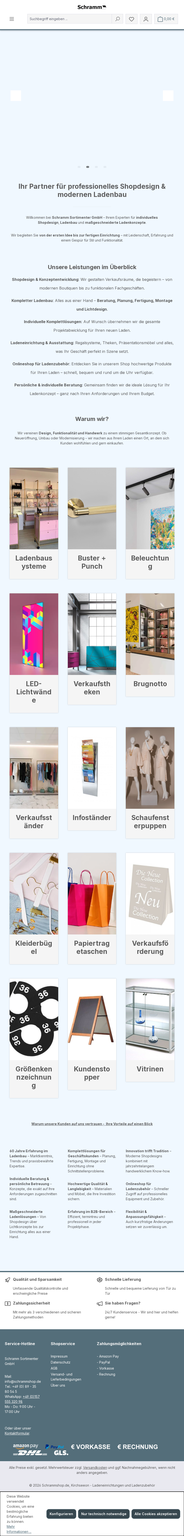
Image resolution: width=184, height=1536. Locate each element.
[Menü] (11, 19)
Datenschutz (60, 1362)
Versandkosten (95, 1467)
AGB (54, 1368)
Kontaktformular (17, 1433)
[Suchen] (117, 19)
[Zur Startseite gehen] (92, 7)
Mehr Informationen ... (19, 1529)
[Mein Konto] (146, 19)
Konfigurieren (61, 1514)
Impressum (59, 1356)
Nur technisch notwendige (103, 1514)
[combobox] (69, 19)
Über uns (58, 1385)
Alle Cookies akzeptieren (156, 1514)
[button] (79, 167)
